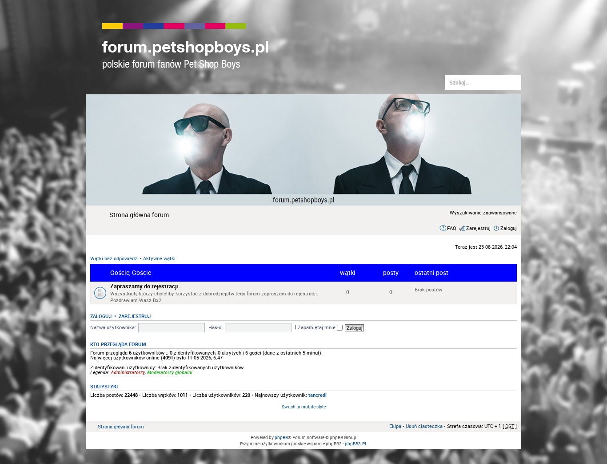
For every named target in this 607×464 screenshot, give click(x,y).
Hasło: (215, 327)
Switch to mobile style (304, 406)
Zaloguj (508, 228)
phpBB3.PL (356, 443)
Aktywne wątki (159, 258)
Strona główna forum (139, 214)
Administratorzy (128, 372)
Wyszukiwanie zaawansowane (483, 212)
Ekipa (395, 426)
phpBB (281, 437)
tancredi (317, 394)
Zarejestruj (478, 228)
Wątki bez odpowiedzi (114, 258)
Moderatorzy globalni (169, 372)
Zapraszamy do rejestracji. (145, 286)
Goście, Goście (130, 272)
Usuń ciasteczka (424, 426)
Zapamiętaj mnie (317, 327)
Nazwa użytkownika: (113, 327)
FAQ (451, 228)
